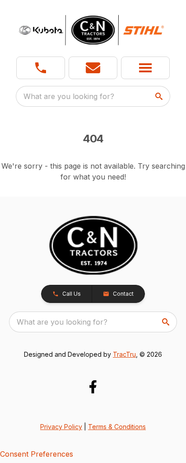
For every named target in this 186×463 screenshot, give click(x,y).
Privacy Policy (61, 426)
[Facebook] (93, 387)
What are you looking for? (68, 96)
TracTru (124, 354)
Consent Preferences (36, 453)
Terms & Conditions (117, 426)
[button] (40, 68)
